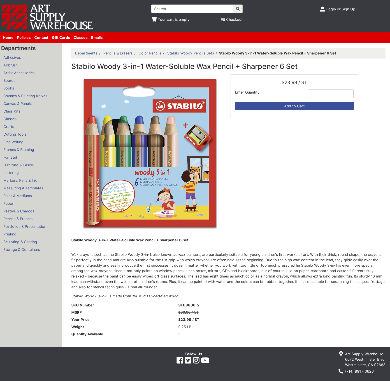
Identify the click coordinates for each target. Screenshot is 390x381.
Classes (81, 37)
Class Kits (11, 111)
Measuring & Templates (23, 188)
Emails (97, 37)
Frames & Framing (18, 149)
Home (8, 37)
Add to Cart (294, 106)
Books (8, 88)
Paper (8, 203)
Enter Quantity (247, 92)
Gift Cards (61, 37)
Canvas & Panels (17, 103)
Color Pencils (150, 53)
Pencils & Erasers (17, 218)
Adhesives (12, 57)
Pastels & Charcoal (19, 211)
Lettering (11, 172)
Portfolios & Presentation (24, 226)
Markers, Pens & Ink (20, 180)
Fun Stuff (11, 157)
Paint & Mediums (17, 195)
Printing (9, 234)
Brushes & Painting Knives (25, 96)
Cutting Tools (14, 134)
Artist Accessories (19, 73)
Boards (9, 80)
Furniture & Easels (18, 165)
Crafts (8, 126)
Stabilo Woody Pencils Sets (190, 53)
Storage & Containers (21, 249)
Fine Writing (13, 142)
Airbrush (10, 65)
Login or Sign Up (340, 9)
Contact (41, 37)
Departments (86, 53)
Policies (24, 37)
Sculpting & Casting (20, 242)
